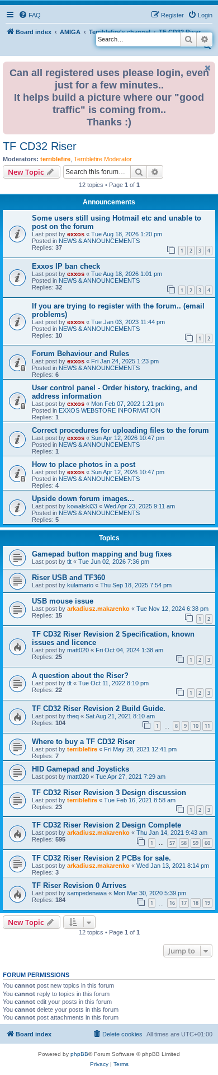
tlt (69, 561)
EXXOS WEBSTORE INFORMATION (109, 410)
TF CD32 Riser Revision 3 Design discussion (109, 792)
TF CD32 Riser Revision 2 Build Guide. (98, 708)
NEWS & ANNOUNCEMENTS (99, 240)
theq (73, 716)
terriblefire (55, 159)
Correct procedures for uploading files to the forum (120, 430)
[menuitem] (29, 15)
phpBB (79, 1054)
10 (195, 726)
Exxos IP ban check (66, 266)
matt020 (78, 650)
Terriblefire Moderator (103, 159)
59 (195, 843)
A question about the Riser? (80, 675)
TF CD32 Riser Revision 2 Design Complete (106, 825)
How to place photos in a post (83, 464)
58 (184, 843)
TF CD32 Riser (40, 146)
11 (207, 726)
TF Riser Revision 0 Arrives (79, 885)
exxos (75, 234)
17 (184, 902)
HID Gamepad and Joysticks (80, 769)
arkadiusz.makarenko (98, 608)
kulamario (80, 585)
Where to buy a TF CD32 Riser (83, 741)
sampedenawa (87, 893)
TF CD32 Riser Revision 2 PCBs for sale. (101, 858)
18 (195, 902)
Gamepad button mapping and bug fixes (102, 554)
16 (172, 902)
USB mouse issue (62, 601)
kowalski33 (82, 506)
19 (207, 902)
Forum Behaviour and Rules (80, 353)
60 (207, 843)
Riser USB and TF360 (68, 577)
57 (172, 843)
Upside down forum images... (83, 498)
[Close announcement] (208, 68)
